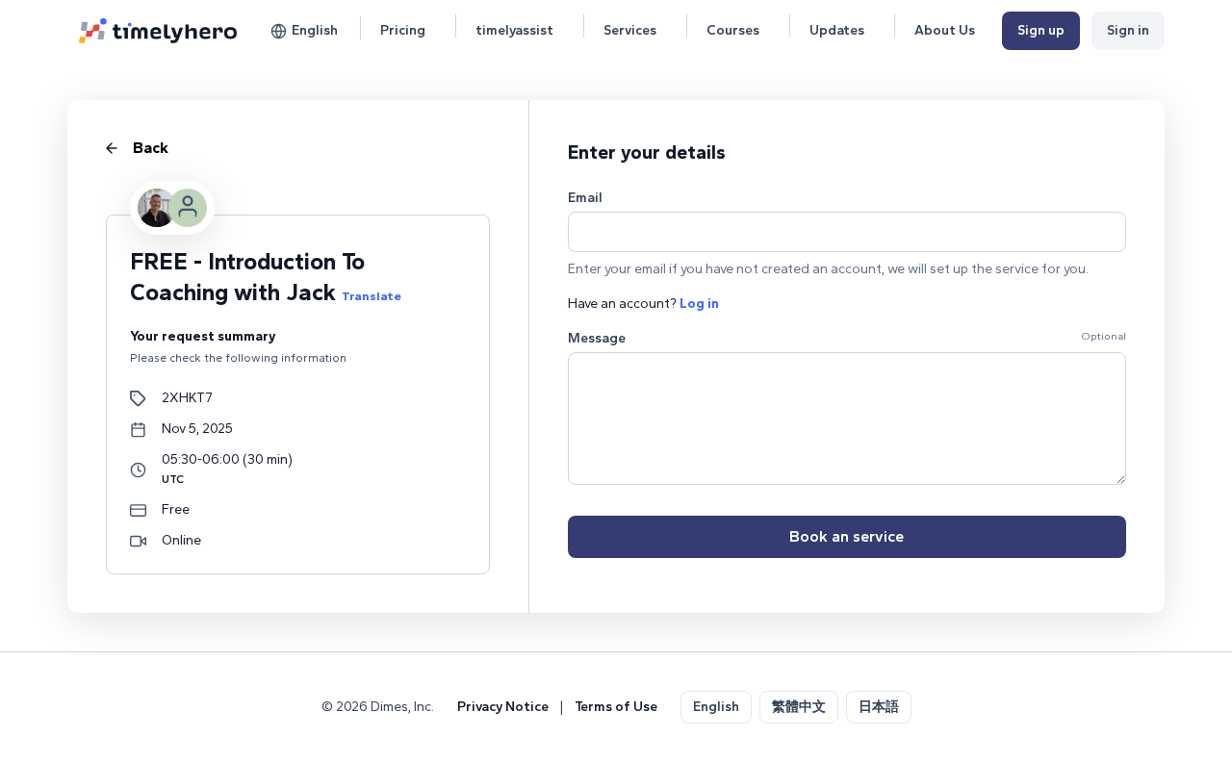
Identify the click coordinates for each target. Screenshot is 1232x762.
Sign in (1128, 30)
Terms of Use (616, 706)
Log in (699, 303)
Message (597, 338)
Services (629, 30)
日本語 (879, 706)
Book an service (846, 536)
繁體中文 (799, 706)
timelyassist (514, 30)
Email (585, 198)
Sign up (1041, 30)
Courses (732, 30)
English (315, 30)
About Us (944, 30)
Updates (836, 30)
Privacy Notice (503, 706)
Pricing (402, 30)
